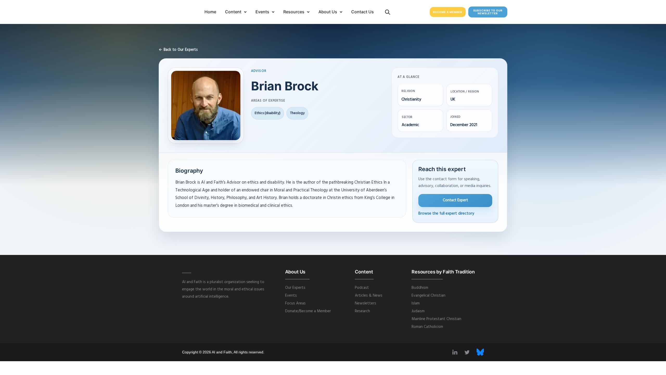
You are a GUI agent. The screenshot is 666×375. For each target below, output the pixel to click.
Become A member (447, 12)
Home (210, 11)
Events (262, 11)
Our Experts (295, 288)
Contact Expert (455, 200)
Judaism (418, 311)
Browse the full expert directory (446, 213)
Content (233, 11)
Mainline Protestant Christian (436, 319)
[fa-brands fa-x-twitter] (480, 352)
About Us (327, 11)
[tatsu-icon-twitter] (468, 352)
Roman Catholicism (427, 327)
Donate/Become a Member (308, 311)
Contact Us (362, 11)
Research (362, 311)
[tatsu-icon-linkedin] (456, 352)
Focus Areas (295, 303)
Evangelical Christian (428, 295)
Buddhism (420, 288)
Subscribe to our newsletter (488, 12)
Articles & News (368, 295)
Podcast (362, 288)
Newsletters (365, 303)
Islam (416, 303)
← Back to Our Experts (178, 50)
